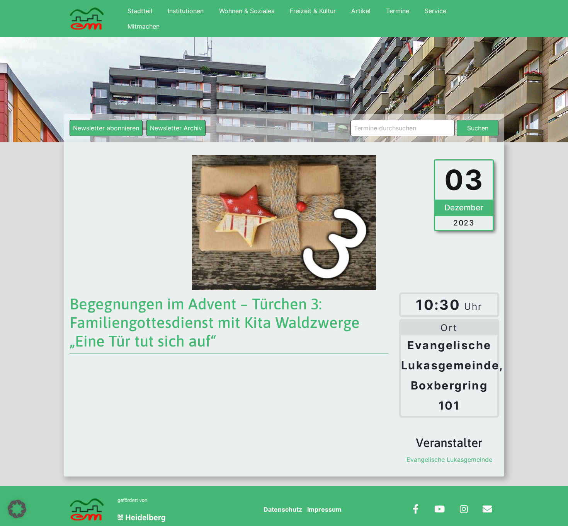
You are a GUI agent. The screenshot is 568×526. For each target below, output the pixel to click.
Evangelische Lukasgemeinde (449, 459)
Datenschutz (283, 509)
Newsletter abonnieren (106, 128)
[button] (17, 509)
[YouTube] (439, 510)
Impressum (324, 509)
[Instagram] (464, 510)
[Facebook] (415, 510)
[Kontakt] (487, 510)
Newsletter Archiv (176, 128)
